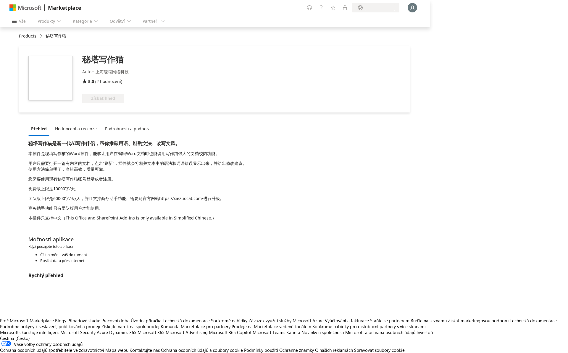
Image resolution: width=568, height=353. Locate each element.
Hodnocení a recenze (76, 128)
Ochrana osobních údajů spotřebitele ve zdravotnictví (52, 350)
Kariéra (293, 332)
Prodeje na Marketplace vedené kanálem (271, 326)
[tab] (40, 128)
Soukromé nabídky (229, 320)
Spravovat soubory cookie (379, 350)
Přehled (39, 128)
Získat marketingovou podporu (478, 320)
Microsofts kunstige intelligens (29, 332)
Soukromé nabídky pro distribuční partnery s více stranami (369, 326)
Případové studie (83, 320)
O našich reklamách (334, 350)
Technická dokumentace (186, 320)
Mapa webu (116, 350)
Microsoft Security (78, 332)
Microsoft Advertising (187, 332)
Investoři (425, 332)
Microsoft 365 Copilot (230, 332)
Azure (102, 332)
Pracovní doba (115, 320)
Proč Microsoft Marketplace (27, 320)
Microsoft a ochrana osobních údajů (380, 332)
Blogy (60, 320)
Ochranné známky (296, 350)
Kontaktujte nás (145, 350)
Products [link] (27, 36)
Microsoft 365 (151, 332)
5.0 (91, 81)
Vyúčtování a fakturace (347, 320)
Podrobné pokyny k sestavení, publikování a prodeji (50, 326)
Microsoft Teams (269, 332)
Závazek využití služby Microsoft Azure (286, 320)
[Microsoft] (25, 7)
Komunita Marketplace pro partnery (195, 326)
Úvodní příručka (146, 320)
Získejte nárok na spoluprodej (130, 326)
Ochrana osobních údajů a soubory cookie (202, 350)
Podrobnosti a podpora (128, 128)
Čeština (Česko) (15, 338)
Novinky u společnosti (322, 332)
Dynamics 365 (122, 332)
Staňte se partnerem (389, 320)
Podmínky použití (261, 350)
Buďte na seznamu (429, 320)
